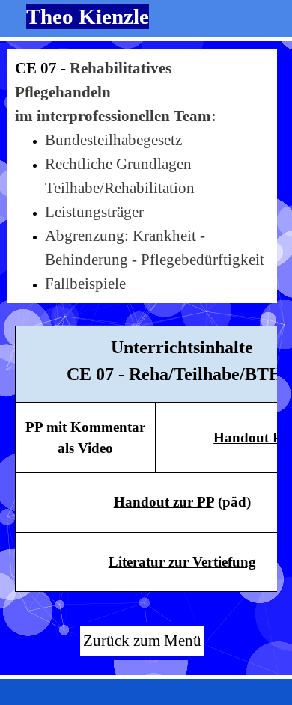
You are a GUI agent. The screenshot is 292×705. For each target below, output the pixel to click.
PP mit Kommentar (85, 427)
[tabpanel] (142, 176)
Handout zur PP (164, 502)
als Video (85, 448)
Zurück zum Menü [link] (142, 641)
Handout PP (252, 437)
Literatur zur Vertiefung (182, 562)
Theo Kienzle (87, 16)
